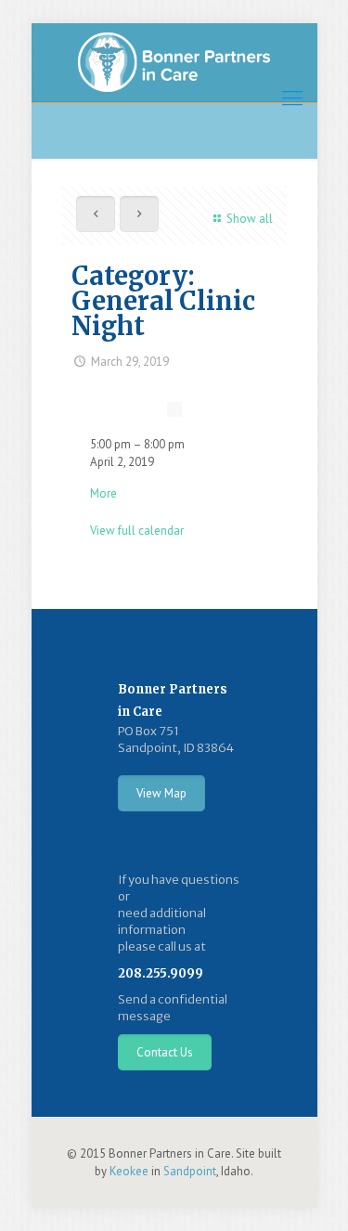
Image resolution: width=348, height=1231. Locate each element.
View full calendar (137, 530)
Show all (249, 219)
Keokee (129, 1171)
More (103, 493)
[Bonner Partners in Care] (174, 62)
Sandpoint (189, 1171)
